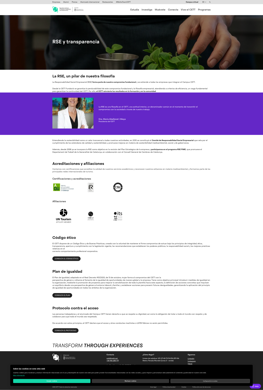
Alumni (66, 2)
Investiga (147, 9)
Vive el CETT (188, 9)
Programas (204, 9)
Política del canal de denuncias (201, 387)
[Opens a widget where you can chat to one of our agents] (255, 386)
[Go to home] (67, 9)
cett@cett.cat (112, 358)
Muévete (160, 9)
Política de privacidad (169, 387)
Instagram (192, 361)
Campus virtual (192, 2)
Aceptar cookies (52, 381)
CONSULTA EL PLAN (62, 295)
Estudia (134, 9)
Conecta (173, 9)
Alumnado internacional (89, 2)
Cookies (184, 387)
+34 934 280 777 (113, 361)
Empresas (56, 2)
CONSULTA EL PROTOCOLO (65, 330)
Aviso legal (153, 387)
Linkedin (191, 359)
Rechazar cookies (130, 381)
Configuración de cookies (210, 381)
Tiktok (190, 364)
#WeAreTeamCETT (123, 2)
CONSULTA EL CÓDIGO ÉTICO (66, 259)
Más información (19, 375)
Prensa (74, 2)
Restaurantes (107, 2)
